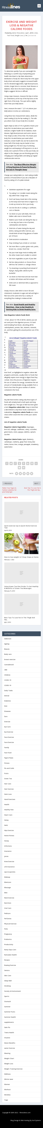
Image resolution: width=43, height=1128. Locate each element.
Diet (36, 33)
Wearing (7, 1053)
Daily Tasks (8, 691)
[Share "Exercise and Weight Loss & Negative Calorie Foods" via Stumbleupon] (36, 463)
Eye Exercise (8, 732)
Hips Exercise (9, 830)
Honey (6, 841)
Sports (6, 996)
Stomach (7, 1001)
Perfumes (7, 919)
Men (5, 893)
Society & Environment (12, 991)
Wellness (7, 1074)
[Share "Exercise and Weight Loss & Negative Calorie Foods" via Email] (19, 468)
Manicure (7, 882)
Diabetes (7, 701)
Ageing (6, 644)
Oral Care (7, 908)
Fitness (6, 763)
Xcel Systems (36, 1120)
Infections (8, 846)
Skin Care (7, 976)
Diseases (7, 711)
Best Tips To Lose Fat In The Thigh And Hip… (19, 619)
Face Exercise (9, 737)
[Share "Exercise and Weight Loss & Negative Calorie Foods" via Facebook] (7, 463)
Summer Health (10, 1017)
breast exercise (9, 659)
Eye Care (7, 727)
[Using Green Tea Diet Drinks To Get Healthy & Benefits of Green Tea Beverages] (21, 572)
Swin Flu (7, 1027)
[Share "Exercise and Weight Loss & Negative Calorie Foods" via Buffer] (32, 463)
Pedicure (7, 913)
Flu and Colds (9, 768)
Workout (7, 1090)
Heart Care (8, 815)
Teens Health (9, 1033)
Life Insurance (9, 867)
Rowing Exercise (10, 965)
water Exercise (9, 1048)
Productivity (8, 944)
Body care (7, 654)
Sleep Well (8, 981)
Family (6, 747)
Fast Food (10, 35)
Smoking (7, 986)
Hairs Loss (8, 794)
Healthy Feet (9, 810)
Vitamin (7, 1038)
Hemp (6, 820)
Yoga (6, 1100)
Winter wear (8, 1079)
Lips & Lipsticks (9, 872)
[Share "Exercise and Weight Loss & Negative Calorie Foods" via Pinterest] (24, 463)
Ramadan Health (10, 955)
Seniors (7, 970)
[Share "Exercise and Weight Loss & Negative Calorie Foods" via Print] (24, 468)
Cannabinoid (9, 665)
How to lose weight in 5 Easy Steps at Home (21, 557)
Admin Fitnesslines (18, 33)
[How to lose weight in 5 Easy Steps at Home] (21, 543)
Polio (6, 929)
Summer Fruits (9, 1012)
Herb (6, 825)
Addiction (7, 639)
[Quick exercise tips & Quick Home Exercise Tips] (21, 512)
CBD (5, 670)
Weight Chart (9, 1058)
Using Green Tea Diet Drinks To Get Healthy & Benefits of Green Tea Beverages (21, 587)
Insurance (7, 851)
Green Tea (8, 779)
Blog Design (14, 1120)
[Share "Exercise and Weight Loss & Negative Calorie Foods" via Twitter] (11, 463)
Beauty (6, 649)
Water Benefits (9, 1043)
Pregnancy (8, 934)
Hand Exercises (9, 799)
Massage (7, 887)
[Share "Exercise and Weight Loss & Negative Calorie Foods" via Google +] (15, 463)
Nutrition (7, 903)
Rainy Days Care (10, 950)
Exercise (7, 722)
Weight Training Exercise (13, 1069)
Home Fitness (9, 836)
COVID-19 (7, 680)
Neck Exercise (9, 898)
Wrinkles (7, 1095)
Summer (7, 1007)
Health (6, 804)
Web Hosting (25, 1120)
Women (7, 1084)
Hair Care (7, 784)
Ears (5, 716)
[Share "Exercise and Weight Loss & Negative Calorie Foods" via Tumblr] (19, 463)
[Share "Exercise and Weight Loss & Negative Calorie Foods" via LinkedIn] (28, 463)
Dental (6, 696)
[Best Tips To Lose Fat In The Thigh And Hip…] (21, 604)
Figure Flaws (8, 758)
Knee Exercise (9, 861)
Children (7, 675)
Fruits (6, 773)
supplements (9, 1022)
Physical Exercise (10, 924)
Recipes (7, 960)
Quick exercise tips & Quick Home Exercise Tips (20, 527)
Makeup (7, 877)
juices (6, 856)
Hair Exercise (9, 789)
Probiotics (8, 939)
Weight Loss (19, 35)
